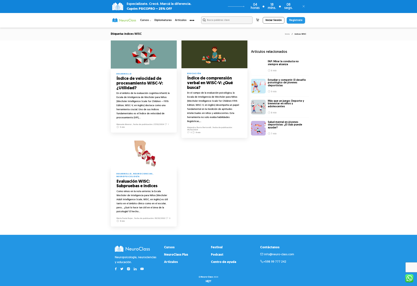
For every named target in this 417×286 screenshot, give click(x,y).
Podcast (217, 254)
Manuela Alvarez (124, 124)
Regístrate (295, 20)
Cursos (169, 247)
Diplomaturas (163, 20)
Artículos (181, 20)
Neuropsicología (128, 177)
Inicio (287, 34)
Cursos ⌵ (145, 20)
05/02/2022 (159, 218)
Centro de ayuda (223, 262)
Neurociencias (143, 174)
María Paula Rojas (124, 218)
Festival (217, 247)
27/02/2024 (158, 124)
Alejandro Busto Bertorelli (199, 128)
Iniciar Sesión (274, 20)
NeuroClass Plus (176, 254)
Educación (194, 74)
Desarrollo (124, 74)
